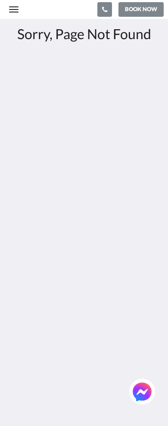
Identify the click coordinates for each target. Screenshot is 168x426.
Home (18, 289)
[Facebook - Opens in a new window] (17, 176)
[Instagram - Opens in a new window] (64, 176)
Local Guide (26, 332)
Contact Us (25, 347)
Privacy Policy (29, 231)
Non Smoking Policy (38, 246)
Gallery (19, 310)
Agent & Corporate (37, 325)
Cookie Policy (29, 239)
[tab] (84, 203)
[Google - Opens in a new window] (41, 176)
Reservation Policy (36, 224)
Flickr (17, 340)
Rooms (19, 296)
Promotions (26, 318)
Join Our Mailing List (39, 217)
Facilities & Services (37, 303)
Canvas (56, 402)
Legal (16, 253)
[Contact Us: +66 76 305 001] (104, 9)
